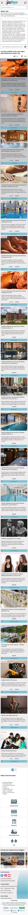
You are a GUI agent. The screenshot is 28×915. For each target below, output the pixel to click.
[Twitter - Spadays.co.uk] (9, 876)
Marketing (15, 912)
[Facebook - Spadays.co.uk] (2, 876)
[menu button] (2, 3)
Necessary (7, 910)
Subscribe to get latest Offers (8, 880)
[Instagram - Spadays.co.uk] (5, 876)
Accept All (22, 907)
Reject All (6, 907)
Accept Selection (13, 907)
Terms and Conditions (6, 898)
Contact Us (10, 892)
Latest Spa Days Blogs (6, 878)
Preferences (22, 910)
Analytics (14, 910)
